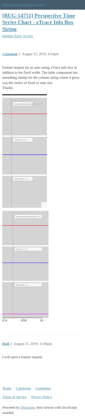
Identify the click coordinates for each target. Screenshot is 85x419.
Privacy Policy (41, 397)
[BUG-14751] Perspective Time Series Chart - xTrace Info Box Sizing (38, 22)
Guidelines (43, 388)
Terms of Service (14, 397)
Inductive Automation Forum (23, 5)
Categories (23, 388)
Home (6, 388)
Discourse (28, 407)
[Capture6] (25, 266)
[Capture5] (24, 151)
